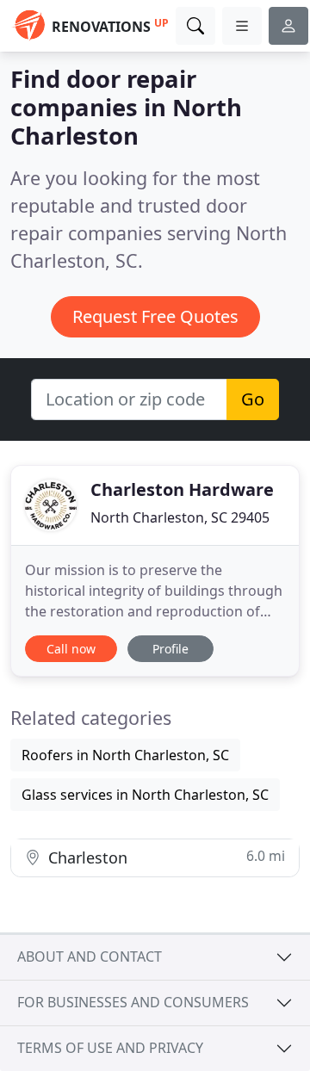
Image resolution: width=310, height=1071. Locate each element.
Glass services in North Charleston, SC (145, 794)
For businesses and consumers (133, 1002)
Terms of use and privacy (110, 1047)
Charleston (164, 857)
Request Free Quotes (155, 316)
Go (252, 399)
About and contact (89, 956)
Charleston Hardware (182, 489)
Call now (71, 649)
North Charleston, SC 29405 (180, 517)
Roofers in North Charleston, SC (125, 755)
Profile (170, 649)
